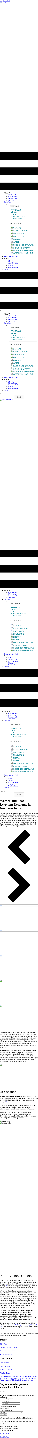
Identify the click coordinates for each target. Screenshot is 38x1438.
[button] (19, 397)
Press (14, 214)
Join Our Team (5, 1373)
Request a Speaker (6, 1369)
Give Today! (4, 1344)
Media (14, 212)
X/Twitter (3, 1391)
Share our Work (5, 1366)
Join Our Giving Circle (7, 1351)
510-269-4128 (4, 1433)
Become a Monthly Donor (8, 1347)
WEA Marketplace (6, 1354)
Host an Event (4, 1363)
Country (6, 1410)
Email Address (8, 1406)
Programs (16, 210)
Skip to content (5, 1)
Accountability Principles (18, 217)
